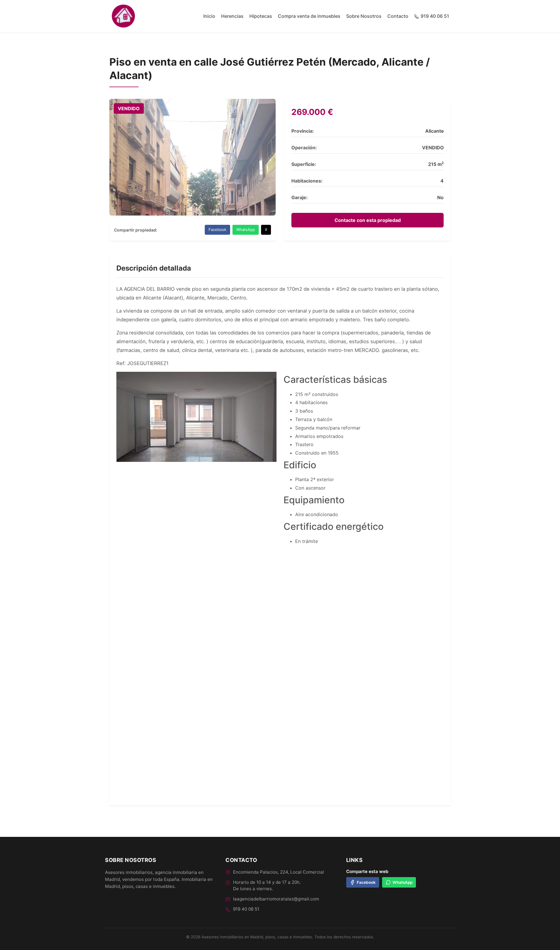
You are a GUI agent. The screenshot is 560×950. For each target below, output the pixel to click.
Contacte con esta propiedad (368, 220)
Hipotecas (260, 16)
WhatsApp (245, 229)
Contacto (397, 16)
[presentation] (109, 514)
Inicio (209, 16)
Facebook (217, 229)
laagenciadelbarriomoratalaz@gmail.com (276, 899)
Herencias (232, 16)
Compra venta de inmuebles (309, 16)
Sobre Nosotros (364, 16)
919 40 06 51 (246, 909)
